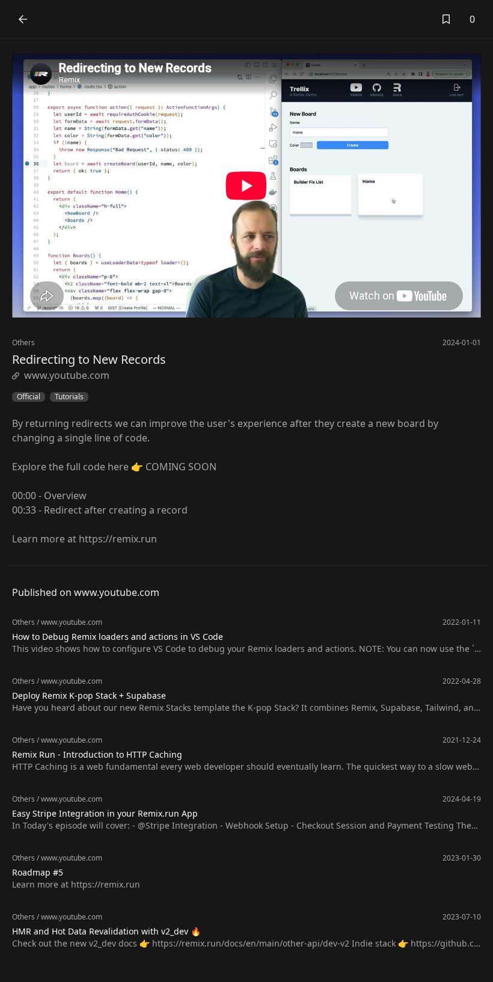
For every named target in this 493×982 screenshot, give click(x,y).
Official (28, 397)
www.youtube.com (66, 375)
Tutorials (69, 397)
